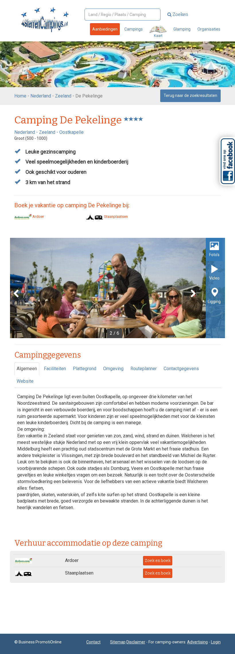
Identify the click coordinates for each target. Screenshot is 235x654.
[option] (117, 288)
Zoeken (180, 14)
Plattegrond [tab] (84, 368)
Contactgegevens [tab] (181, 368)
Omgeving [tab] (113, 368)
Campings (133, 29)
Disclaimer (135, 642)
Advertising (197, 642)
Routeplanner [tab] (143, 368)
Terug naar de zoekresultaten (190, 95)
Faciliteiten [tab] (55, 368)
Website (25, 381)
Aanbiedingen (104, 29)
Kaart (158, 35)
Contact (93, 642)
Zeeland (63, 96)
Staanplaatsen (115, 216)
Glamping (182, 29)
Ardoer (38, 216)
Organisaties (208, 29)
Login (216, 642)
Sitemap (118, 642)
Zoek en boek (158, 560)
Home (20, 96)
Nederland (40, 96)
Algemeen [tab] (27, 368)
